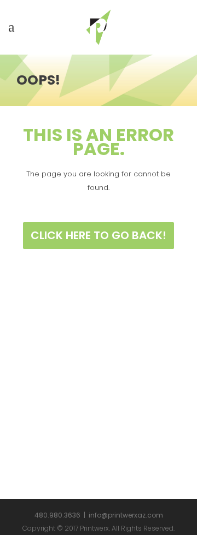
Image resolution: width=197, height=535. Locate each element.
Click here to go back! (98, 235)
